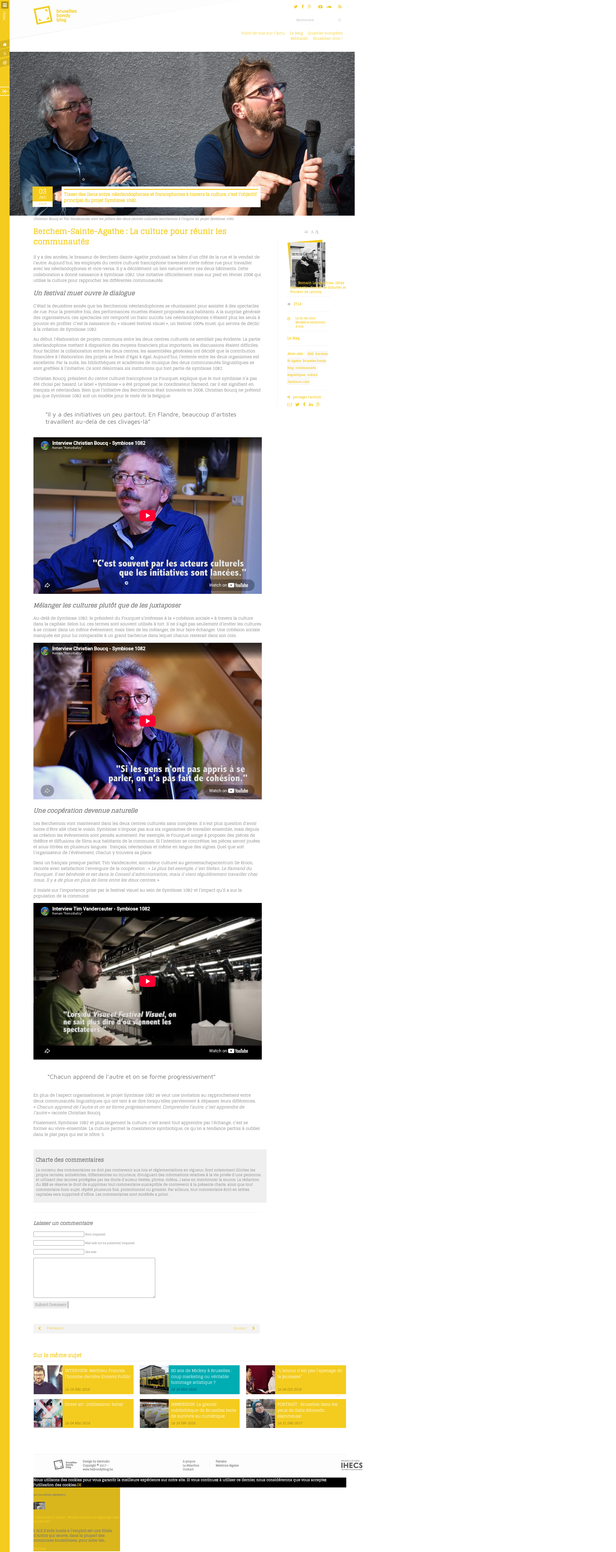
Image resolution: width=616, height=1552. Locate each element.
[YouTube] (320, 6)
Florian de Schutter (326, 287)
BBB (311, 353)
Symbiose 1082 (298, 381)
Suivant (240, 1328)
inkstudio (103, 1461)
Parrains (221, 1461)
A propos (189, 1461)
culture (312, 374)
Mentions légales (227, 1465)
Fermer (39, 1549)
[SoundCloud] (329, 6)
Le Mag (296, 33)
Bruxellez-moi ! (328, 38)
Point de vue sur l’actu (263, 33)
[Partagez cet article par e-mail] (290, 404)
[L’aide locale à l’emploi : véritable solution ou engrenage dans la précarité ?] (39, 1508)
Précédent (55, 1328)
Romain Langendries (316, 283)
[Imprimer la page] (307, 232)
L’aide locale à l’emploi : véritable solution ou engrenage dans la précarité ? (76, 1519)
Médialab (299, 38)
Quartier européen (325, 33)
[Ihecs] (352, 1469)
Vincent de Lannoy (305, 292)
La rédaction (191, 1465)
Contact (188, 1469)
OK (79, 1485)
